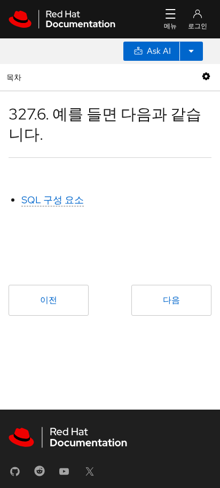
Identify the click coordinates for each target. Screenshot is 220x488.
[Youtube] (64, 475)
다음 (171, 300)
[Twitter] (89, 475)
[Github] (15, 475)
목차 (15, 77)
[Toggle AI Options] (191, 51)
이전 (48, 300)
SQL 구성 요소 (52, 200)
